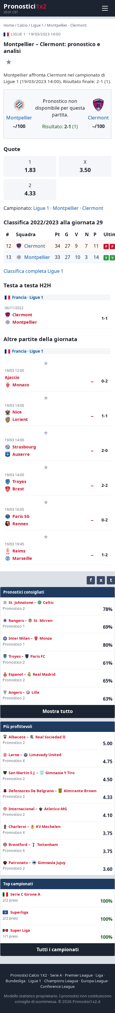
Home (9, 25)
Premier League (79, 975)
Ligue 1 (37, 25)
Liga (99, 975)
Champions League (61, 980)
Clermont (98, 117)
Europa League (94, 980)
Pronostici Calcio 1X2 (28, 975)
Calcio (22, 25)
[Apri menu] (104, 8)
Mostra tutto (57, 711)
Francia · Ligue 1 (27, 297)
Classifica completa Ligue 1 (33, 271)
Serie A (56, 975)
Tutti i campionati (58, 949)
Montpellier (19, 117)
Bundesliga (15, 980)
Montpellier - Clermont (67, 25)
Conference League (57, 986)
